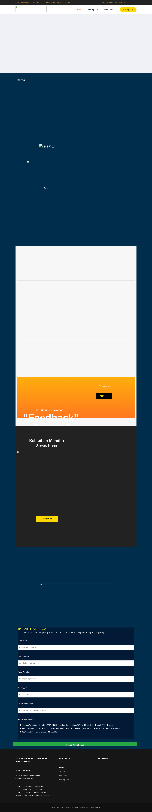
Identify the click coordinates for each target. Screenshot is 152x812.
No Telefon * (22, 688)
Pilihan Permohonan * (26, 704)
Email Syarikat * (24, 656)
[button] (11, 188)
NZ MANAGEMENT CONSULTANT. (74, 807)
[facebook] (129, 2)
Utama (79, 9)
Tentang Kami (93, 9)
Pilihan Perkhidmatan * (26, 719)
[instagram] (131, 2)
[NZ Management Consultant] (31, 9)
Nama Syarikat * (24, 640)
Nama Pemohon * (24, 672)
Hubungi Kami (128, 9)
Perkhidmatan (109, 9)
